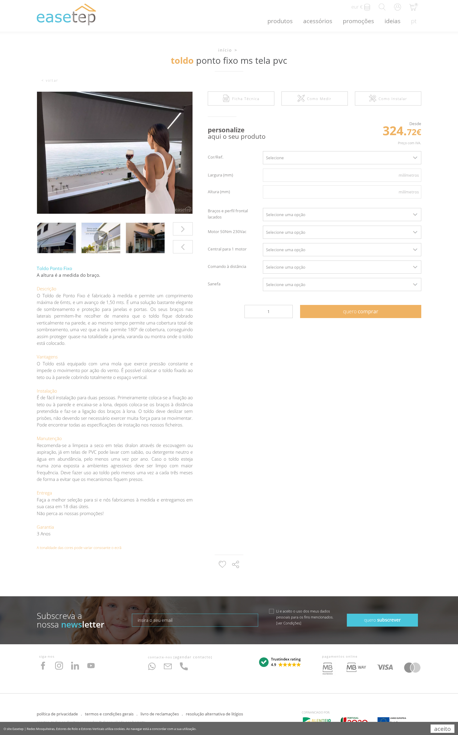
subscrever (382, 620)
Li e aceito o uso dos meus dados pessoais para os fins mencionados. (304, 617)
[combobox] (342, 157)
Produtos (280, 21)
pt (413, 21)
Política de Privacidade (57, 714)
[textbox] (342, 157)
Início (225, 50)
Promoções (358, 21)
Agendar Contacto (193, 657)
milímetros (409, 175)
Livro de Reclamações (160, 714)
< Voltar (50, 80)
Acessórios (317, 21)
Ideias (393, 21)
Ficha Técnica (246, 98)
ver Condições (288, 623)
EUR (357, 7)
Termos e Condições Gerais (109, 714)
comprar (360, 311)
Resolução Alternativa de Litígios (214, 714)
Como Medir (319, 98)
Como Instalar (393, 98)
